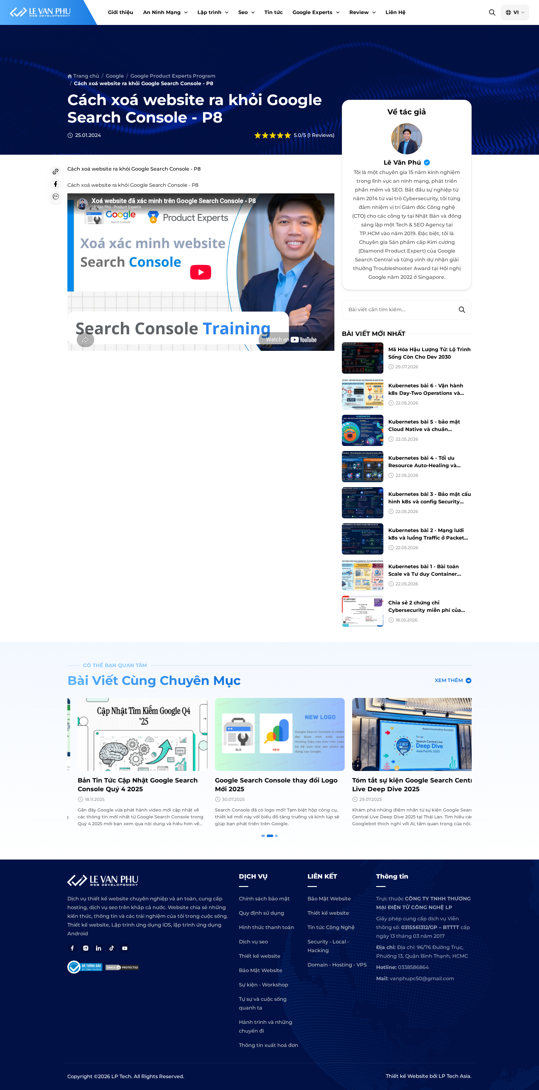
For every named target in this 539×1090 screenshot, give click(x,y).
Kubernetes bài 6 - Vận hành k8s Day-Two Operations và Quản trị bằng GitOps (425, 393)
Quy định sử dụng (261, 913)
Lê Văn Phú (402, 162)
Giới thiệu (120, 12)
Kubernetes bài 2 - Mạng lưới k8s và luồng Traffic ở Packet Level (426, 537)
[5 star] (287, 135)
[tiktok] (112, 948)
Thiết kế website (259, 956)
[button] (185, 12)
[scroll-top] (531, 866)
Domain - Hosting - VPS (337, 965)
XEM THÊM (449, 680)
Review (359, 12)
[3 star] (273, 135)
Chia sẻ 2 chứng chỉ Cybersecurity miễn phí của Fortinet (424, 610)
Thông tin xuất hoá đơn (268, 1045)
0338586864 (413, 967)
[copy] (55, 171)
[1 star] (258, 135)
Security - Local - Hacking (328, 946)
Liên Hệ (395, 12)
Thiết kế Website (407, 1076)
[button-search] (492, 12)
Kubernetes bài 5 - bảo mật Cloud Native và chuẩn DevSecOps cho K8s (424, 429)
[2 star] (265, 135)
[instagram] (85, 948)
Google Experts (313, 12)
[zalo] (55, 196)
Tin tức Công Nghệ (331, 927)
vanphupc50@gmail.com (422, 978)
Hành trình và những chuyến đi (265, 1026)
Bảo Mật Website (260, 970)
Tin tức (274, 12)
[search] (462, 310)
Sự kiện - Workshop (263, 985)
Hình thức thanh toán (266, 927)
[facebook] (55, 184)
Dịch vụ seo (253, 942)
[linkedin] (99, 948)
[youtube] (125, 948)
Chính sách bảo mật (264, 899)
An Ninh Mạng (162, 12)
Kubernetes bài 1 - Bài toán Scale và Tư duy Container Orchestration (423, 574)
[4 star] (280, 135)
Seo (243, 12)
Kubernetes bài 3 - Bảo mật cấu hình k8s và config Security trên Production (429, 501)
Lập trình (209, 12)
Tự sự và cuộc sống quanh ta (263, 1003)
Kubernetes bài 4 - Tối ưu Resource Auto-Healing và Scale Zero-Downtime (422, 465)
